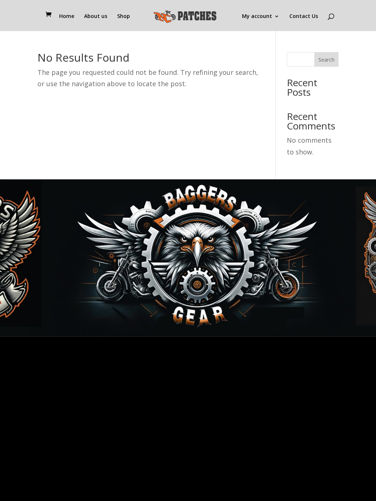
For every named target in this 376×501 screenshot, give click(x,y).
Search (326, 59)
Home (66, 16)
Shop (123, 16)
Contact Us (303, 16)
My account (257, 16)
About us (95, 16)
